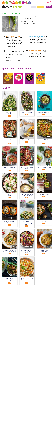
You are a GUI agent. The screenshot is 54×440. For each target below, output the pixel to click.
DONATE (48, 6)
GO (9, 116)
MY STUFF (34, 6)
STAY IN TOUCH (41, 6)
